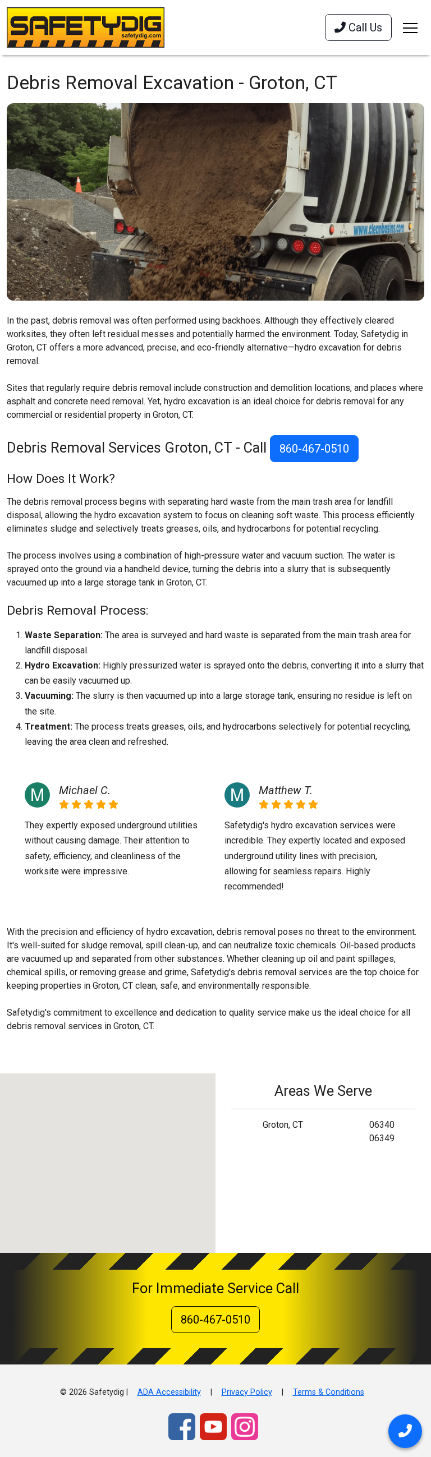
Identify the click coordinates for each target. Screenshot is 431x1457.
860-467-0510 (314, 448)
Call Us (364, 27)
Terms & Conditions (328, 1392)
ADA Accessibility (169, 1392)
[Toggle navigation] (410, 27)
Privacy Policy (247, 1392)
